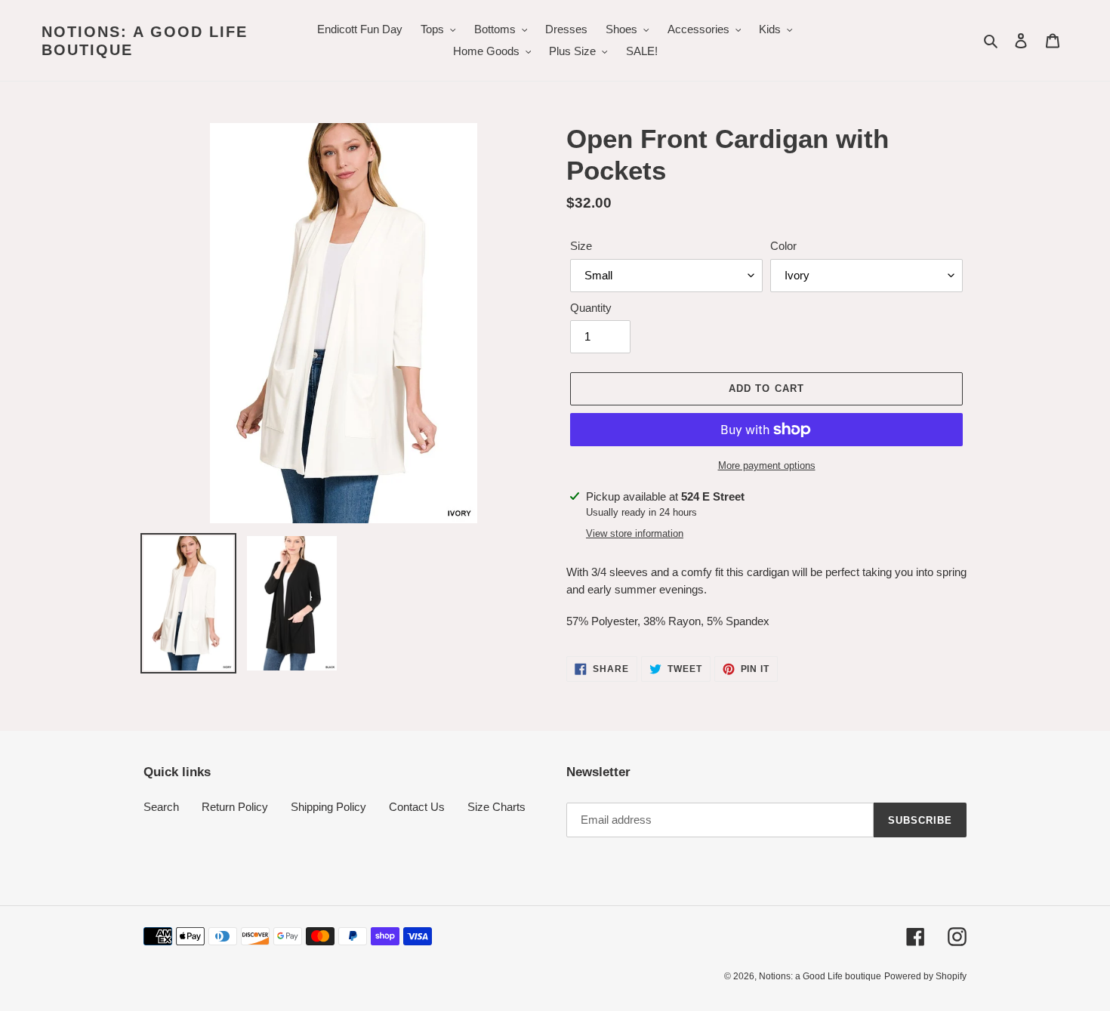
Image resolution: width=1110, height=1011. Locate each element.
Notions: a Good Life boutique (145, 40)
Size (581, 245)
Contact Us (417, 806)
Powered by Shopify (925, 976)
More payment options (767, 465)
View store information (634, 533)
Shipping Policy (328, 806)
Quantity (591, 307)
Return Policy (235, 806)
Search (161, 806)
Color (783, 245)
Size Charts (496, 806)
